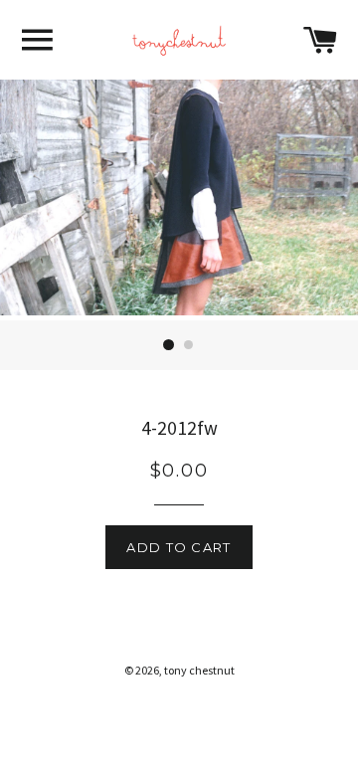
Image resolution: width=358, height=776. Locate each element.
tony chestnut (199, 670)
